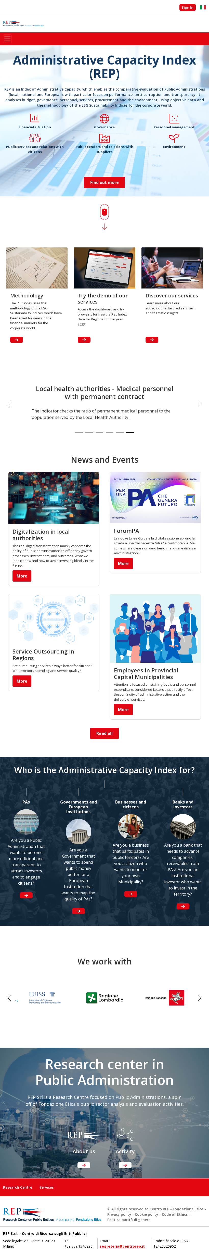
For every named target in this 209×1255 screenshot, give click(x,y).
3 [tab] (99, 432)
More (22, 576)
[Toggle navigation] (7, 38)
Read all (104, 733)
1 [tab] (79, 432)
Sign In (187, 7)
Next (199, 404)
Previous (9, 404)
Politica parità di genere (128, 1219)
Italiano (203, 7)
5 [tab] (120, 432)
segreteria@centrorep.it (122, 1246)
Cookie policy (146, 1214)
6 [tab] (130, 432)
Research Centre (17, 1187)
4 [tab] (109, 432)
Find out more (104, 182)
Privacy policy (119, 1214)
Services (47, 1187)
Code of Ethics (175, 1214)
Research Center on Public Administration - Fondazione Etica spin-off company (23, 23)
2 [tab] (89, 432)
